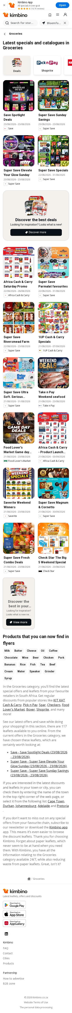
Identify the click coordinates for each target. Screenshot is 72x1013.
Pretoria (63, 806)
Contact (8, 953)
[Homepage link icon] (29, 878)
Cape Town (56, 801)
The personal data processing (36, 1007)
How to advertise (13, 978)
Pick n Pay (30, 705)
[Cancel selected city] (65, 23)
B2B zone (9, 983)
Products (8, 963)
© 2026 (36, 997)
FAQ (5, 948)
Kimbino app (58, 827)
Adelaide (44, 806)
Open (62, 5)
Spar (42, 705)
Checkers (53, 705)
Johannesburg (26, 806)
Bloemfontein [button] (54, 23)
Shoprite (42, 709)
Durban (8, 806)
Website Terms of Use (36, 1002)
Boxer (30, 709)
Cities (6, 958)
